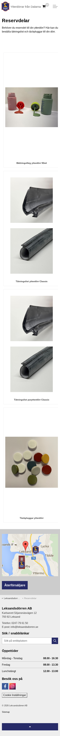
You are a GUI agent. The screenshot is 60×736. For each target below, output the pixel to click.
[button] (55, 641)
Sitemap (6, 712)
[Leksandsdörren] (5, 6)
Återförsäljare (14, 585)
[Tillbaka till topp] (30, 726)
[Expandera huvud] (55, 6)
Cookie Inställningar (14, 695)
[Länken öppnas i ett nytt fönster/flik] (5, 686)
